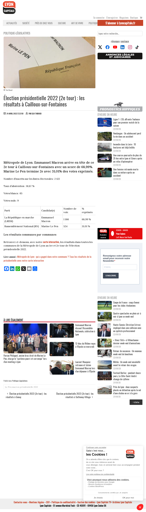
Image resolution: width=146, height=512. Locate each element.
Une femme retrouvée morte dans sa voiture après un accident (125, 172)
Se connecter (99, 17)
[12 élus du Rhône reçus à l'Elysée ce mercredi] (62, 355)
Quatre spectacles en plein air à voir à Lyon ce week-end (127, 315)
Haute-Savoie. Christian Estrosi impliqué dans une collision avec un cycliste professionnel (127, 328)
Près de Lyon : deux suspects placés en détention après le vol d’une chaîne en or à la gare (127, 390)
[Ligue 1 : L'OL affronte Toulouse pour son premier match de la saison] (105, 122)
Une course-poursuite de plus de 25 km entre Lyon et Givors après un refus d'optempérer (127, 158)
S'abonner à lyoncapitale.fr (120, 23)
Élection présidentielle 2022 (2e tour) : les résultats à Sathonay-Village (75, 395)
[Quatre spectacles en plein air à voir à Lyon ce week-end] (105, 317)
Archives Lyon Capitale (122, 502)
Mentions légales (36, 502)
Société (25, 23)
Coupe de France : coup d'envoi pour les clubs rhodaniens (126, 304)
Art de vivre (77, 23)
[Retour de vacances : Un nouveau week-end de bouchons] (105, 353)
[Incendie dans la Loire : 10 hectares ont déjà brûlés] (105, 147)
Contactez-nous (20, 502)
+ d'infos (136, 402)
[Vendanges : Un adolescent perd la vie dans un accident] (105, 136)
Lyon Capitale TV (104, 502)
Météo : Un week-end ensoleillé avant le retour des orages (126, 363)
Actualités (11, 23)
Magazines (124, 17)
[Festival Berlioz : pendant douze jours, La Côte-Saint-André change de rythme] (105, 376)
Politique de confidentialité (63, 502)
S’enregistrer (112, 17)
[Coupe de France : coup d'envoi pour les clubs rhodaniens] (105, 305)
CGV (48, 502)
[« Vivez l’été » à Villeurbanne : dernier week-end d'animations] (105, 343)
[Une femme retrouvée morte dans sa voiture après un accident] (105, 173)
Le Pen (8, 387)
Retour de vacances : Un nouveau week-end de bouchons (127, 352)
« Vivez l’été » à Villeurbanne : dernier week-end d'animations (126, 342)
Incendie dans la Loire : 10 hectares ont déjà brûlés (124, 146)
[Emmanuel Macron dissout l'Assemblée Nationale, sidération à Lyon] (62, 336)
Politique (93, 23)
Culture (62, 23)
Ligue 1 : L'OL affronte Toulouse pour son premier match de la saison (126, 122)
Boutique (134, 17)
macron (15, 387)
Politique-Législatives (20, 380)
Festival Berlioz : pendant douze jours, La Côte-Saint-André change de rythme (127, 376)
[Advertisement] (50, 138)
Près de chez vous (43, 23)
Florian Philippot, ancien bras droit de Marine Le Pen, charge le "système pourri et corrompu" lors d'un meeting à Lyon (25, 358)
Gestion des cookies (86, 502)
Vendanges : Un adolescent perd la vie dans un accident (127, 135)
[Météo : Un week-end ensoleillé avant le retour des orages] (105, 365)
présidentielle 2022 (29, 387)
